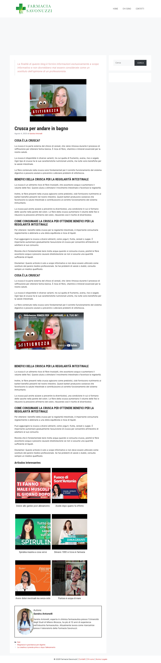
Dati (18, 642)
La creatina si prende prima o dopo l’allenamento (36, 647)
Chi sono (127, 8)
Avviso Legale (101, 659)
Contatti (140, 8)
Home (115, 8)
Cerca (140, 63)
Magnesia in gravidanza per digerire (31, 645)
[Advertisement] (80, 35)
